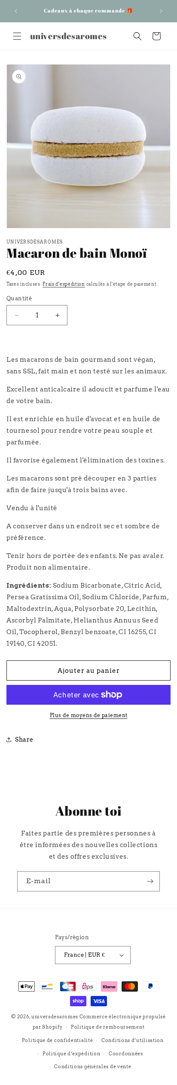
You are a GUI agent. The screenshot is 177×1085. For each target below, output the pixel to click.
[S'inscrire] (149, 881)
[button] (17, 36)
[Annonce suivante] (161, 11)
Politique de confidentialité (57, 1040)
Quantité (19, 298)
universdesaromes (54, 1017)
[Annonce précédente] (15, 11)
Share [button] (24, 739)
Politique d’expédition (71, 1054)
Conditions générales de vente (92, 1066)
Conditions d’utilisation (132, 1040)
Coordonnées (126, 1054)
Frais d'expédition (64, 284)
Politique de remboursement (107, 1027)
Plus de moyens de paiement (89, 715)
